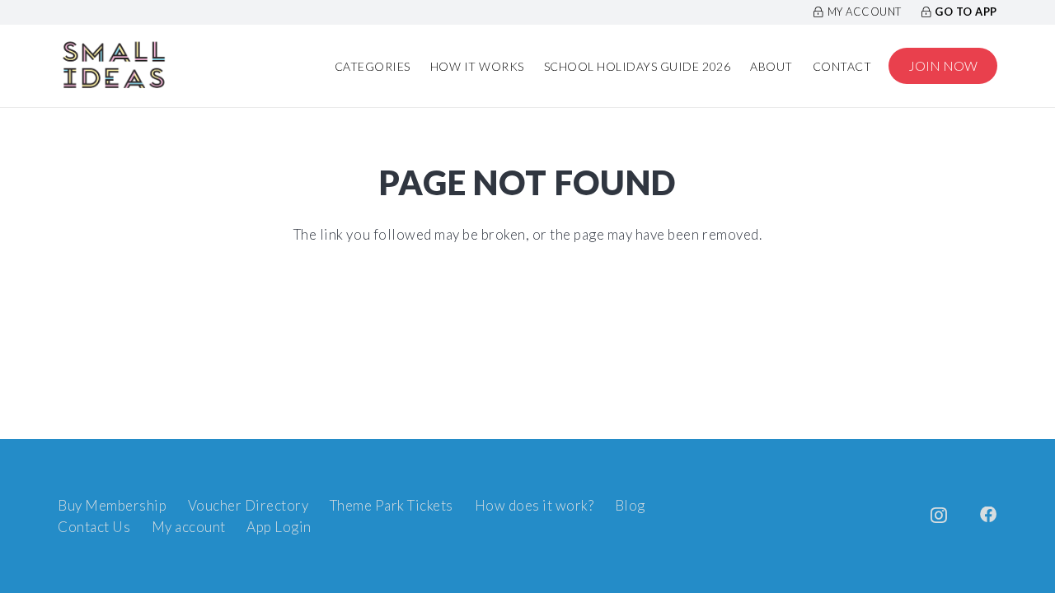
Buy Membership (112, 505)
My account (189, 526)
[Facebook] (988, 515)
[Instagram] (939, 516)
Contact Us (94, 526)
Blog (630, 505)
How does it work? (534, 505)
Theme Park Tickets (391, 505)
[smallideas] (114, 66)
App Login (279, 526)
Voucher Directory (248, 505)
